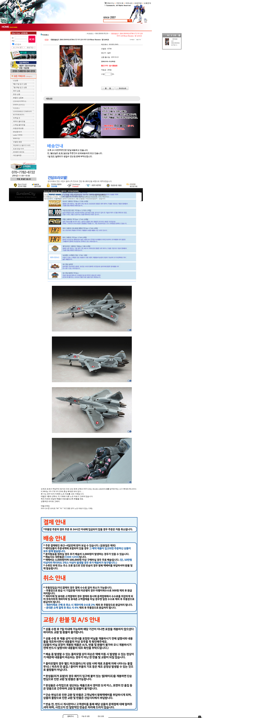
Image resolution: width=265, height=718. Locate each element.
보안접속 (17, 44)
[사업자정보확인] (83, 197)
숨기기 (199, 717)
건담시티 (102, 199)
